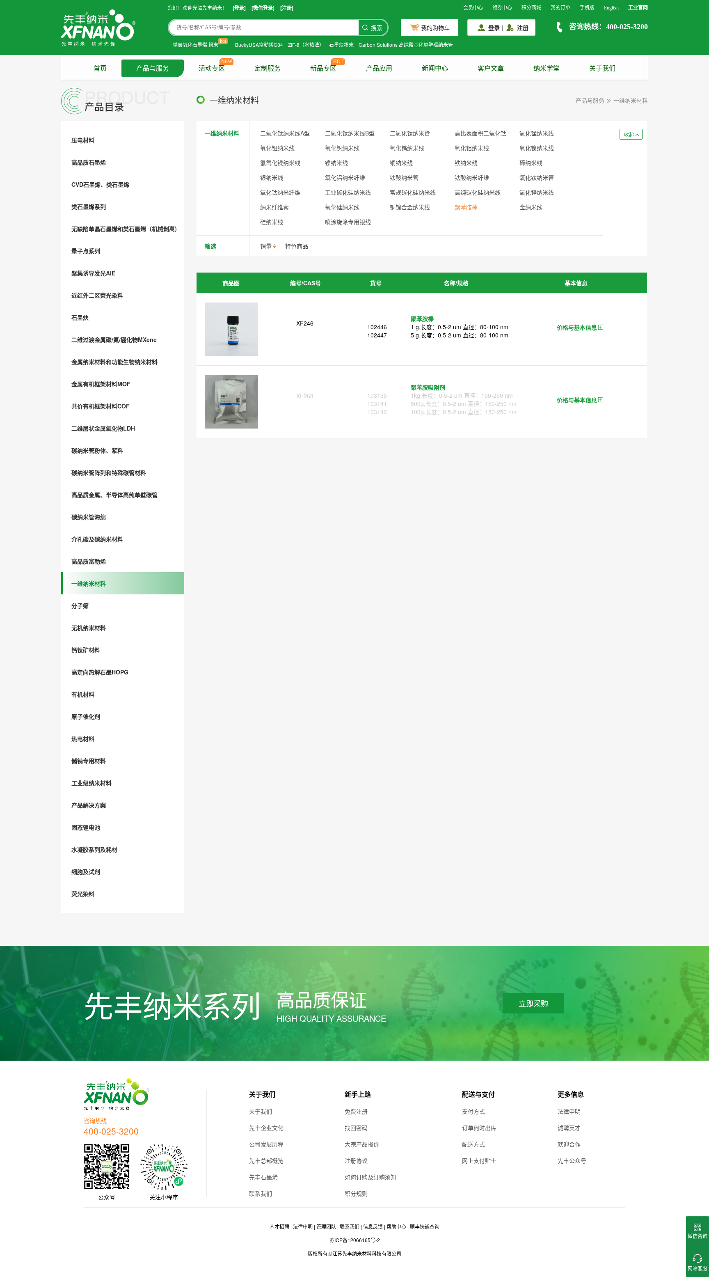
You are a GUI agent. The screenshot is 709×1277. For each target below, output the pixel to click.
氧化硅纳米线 (342, 207)
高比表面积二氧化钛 (480, 133)
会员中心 (473, 8)
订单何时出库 (479, 1127)
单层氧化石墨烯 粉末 (195, 44)
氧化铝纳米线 (472, 148)
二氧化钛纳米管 (410, 133)
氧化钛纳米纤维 (280, 192)
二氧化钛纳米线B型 (350, 133)
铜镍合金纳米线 (410, 207)
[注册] (286, 7)
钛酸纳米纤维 (472, 177)
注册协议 (356, 1160)
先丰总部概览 (266, 1160)
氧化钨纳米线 (407, 148)
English (611, 8)
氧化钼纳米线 (277, 148)
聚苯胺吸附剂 (428, 387)
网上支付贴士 (479, 1160)
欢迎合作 (569, 1144)
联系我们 (260, 1193)
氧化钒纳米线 (342, 148)
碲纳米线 (530, 162)
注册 (522, 27)
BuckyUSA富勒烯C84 (259, 44)
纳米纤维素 (274, 207)
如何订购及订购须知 (370, 1177)
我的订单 (560, 8)
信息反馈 (373, 1226)
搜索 (376, 28)
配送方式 (473, 1144)
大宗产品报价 (362, 1144)
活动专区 (212, 68)
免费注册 (356, 1111)
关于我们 (602, 68)
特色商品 (296, 246)
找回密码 (356, 1127)
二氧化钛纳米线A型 (285, 133)
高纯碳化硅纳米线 (478, 192)
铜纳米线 (401, 162)
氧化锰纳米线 (536, 133)
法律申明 (569, 1111)
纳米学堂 (546, 68)
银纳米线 (271, 177)
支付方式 (473, 1111)
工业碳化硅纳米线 (348, 192)
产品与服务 (152, 68)
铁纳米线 (466, 162)
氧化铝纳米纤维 (345, 177)
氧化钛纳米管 (536, 177)
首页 (100, 68)
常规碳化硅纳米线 (413, 192)
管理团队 (326, 1226)
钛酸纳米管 (404, 177)
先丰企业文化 (266, 1127)
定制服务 (267, 68)
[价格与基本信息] (600, 327)
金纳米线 (530, 207)
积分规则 (356, 1193)
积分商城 (531, 8)
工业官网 (638, 8)
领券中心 (502, 8)
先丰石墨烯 (263, 1177)
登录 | (495, 27)
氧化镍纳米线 (536, 148)
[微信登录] (263, 7)
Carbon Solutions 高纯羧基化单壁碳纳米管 (406, 44)
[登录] (239, 7)
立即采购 (533, 1004)
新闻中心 (435, 68)
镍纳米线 (336, 162)
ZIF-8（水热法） (306, 44)
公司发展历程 (266, 1144)
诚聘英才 (569, 1127)
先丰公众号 (572, 1160)
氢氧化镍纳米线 (280, 162)
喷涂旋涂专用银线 (348, 222)
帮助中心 (396, 1226)
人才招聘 (279, 1226)
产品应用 (379, 68)
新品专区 (323, 68)
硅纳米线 (271, 222)
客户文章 (491, 68)
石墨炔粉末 (341, 44)
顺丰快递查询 (424, 1226)
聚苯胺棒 (466, 207)
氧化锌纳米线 (536, 192)
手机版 (587, 8)
